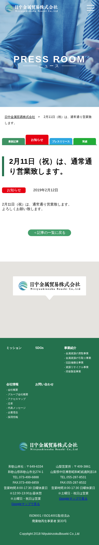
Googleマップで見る (25, 504)
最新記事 (13, 141)
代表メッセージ (17, 407)
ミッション (14, 348)
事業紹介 (70, 348)
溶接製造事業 (73, 371)
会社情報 (12, 384)
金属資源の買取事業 (77, 353)
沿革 (10, 403)
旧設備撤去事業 (75, 362)
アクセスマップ (17, 399)
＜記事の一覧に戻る (49, 232)
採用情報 (13, 417)
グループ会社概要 (18, 394)
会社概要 (13, 389)
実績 (84, 141)
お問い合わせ (44, 384)
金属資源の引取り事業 (78, 358)
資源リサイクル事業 (77, 367)
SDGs (39, 348)
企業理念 (13, 412)
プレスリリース (61, 141)
